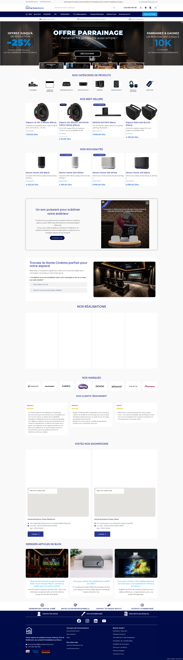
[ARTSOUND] (116, 386)
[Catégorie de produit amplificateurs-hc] (83, 85)
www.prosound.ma (73, 648)
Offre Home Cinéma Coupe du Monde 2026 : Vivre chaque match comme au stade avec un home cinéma (47, 583)
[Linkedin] (96, 621)
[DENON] (100, 386)
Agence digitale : (171, 658)
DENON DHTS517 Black (104, 122)
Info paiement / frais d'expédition (124, 637)
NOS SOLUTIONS (149, 14)
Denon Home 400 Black (138, 172)
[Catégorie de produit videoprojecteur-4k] (66, 85)
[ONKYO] (133, 386)
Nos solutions (71, 634)
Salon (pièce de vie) (40, 284)
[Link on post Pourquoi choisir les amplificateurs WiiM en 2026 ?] (91, 563)
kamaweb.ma (179, 658)
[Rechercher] (114, 8)
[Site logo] (35, 7)
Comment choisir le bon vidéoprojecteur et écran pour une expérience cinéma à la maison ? (136, 583)
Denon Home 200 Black (38, 172)
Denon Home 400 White (105, 172)
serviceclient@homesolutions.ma (148, 2)
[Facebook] (79, 621)
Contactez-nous (118, 654)
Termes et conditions (120, 647)
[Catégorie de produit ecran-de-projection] (49, 86)
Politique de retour (119, 634)
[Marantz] (49, 386)
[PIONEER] (150, 386)
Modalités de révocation (121, 644)
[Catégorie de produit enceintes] (100, 85)
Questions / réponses (120, 631)
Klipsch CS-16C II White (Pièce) (41, 122)
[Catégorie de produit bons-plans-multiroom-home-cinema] (150, 85)
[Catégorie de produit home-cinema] (33, 85)
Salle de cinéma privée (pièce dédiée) (47, 290)
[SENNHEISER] (33, 386)
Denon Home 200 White (71, 172)
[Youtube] (104, 621)
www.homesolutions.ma (75, 645)
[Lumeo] (66, 386)
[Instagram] (87, 621)
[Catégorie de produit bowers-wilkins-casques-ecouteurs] (133, 86)
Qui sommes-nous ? (73, 631)
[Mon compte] (141, 8)
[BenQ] (83, 386)
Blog (68, 637)
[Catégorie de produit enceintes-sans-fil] (116, 85)
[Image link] (29, 630)
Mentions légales (118, 651)
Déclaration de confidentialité (123, 641)
